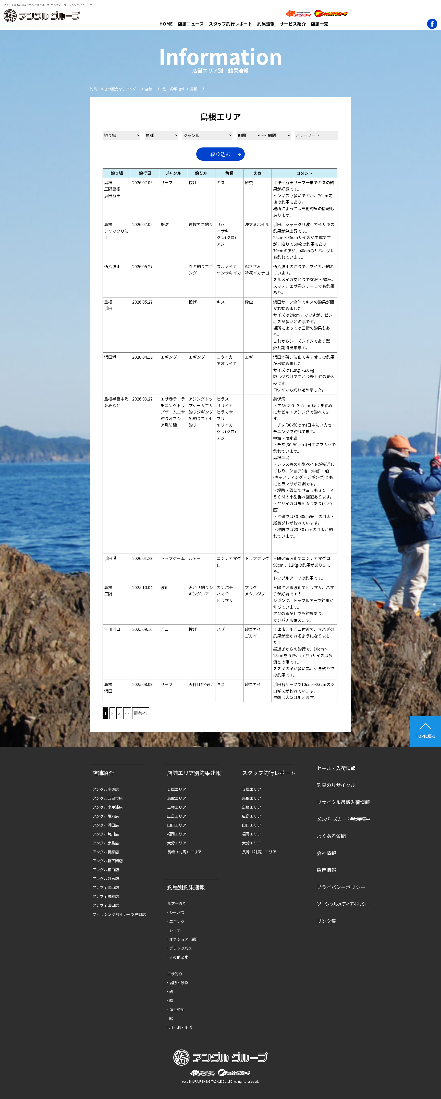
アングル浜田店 (105, 825)
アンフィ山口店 (105, 905)
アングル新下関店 (107, 861)
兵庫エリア (176, 789)
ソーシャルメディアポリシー (343, 903)
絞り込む (220, 154)
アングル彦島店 (105, 843)
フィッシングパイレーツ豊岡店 (119, 914)
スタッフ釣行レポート (230, 23)
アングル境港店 (105, 816)
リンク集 (326, 920)
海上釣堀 (177, 1009)
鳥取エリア (176, 798)
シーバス (177, 912)
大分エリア (176, 843)
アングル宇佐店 (105, 789)
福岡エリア (176, 834)
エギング (177, 921)
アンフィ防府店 (105, 896)
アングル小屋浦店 (107, 807)
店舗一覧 (319, 23)
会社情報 (326, 853)
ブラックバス (180, 948)
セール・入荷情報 (336, 768)
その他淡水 (178, 957)
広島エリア (176, 816)
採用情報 (326, 869)
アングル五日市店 (107, 798)
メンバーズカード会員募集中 (343, 818)
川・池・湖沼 (180, 1027)
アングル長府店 (105, 852)
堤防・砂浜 (178, 982)
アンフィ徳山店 (105, 887)
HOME (166, 23)
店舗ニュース (191, 23)
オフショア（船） (184, 939)
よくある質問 (331, 835)
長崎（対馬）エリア (184, 852)
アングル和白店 (105, 869)
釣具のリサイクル (336, 784)
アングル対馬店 (105, 878)
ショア (175, 930)
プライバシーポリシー (341, 886)
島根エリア (176, 807)
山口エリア (176, 825)
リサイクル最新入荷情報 (343, 801)
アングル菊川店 (105, 834)
